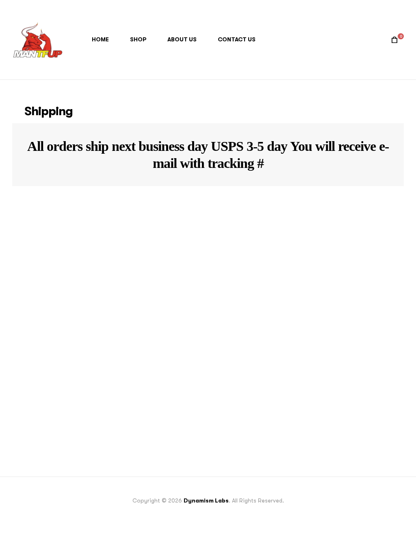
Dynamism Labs (206, 500)
